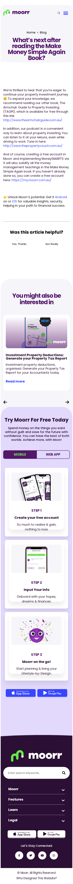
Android (61, 197)
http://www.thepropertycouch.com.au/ (32, 146)
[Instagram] (54, 855)
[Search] (64, 773)
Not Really (51, 244)
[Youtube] (42, 855)
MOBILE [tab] (20, 454)
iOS (14, 201)
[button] (65, 13)
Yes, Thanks (19, 244)
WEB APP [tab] (53, 454)
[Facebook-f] (19, 855)
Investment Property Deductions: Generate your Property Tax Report (36, 357)
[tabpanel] (36, 581)
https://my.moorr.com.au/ (31, 180)
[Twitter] (31, 855)
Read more (15, 381)
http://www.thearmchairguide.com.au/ (32, 120)
